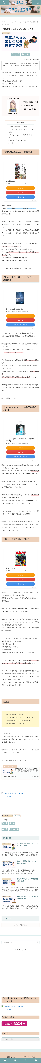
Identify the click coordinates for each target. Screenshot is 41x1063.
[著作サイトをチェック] (3, 829)
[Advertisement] (20, 971)
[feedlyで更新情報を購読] (14, 829)
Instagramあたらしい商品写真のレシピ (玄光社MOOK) (20, 440)
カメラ (18, 815)
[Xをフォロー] (6, 829)
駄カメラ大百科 (10, 568)
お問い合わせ (11, 1057)
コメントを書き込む (20, 925)
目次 (18, 122)
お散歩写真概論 (10, 181)
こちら (12, 398)
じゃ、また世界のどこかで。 (14, 309)
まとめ (11, 143)
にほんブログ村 (7, 796)
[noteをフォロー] (10, 829)
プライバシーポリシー (30, 1057)
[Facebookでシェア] (18, 54)
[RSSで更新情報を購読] (17, 829)
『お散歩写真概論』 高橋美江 (18, 126)
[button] (27, 54)
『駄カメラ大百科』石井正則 (17, 140)
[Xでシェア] (13, 54)
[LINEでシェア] (23, 54)
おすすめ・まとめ (8, 815)
